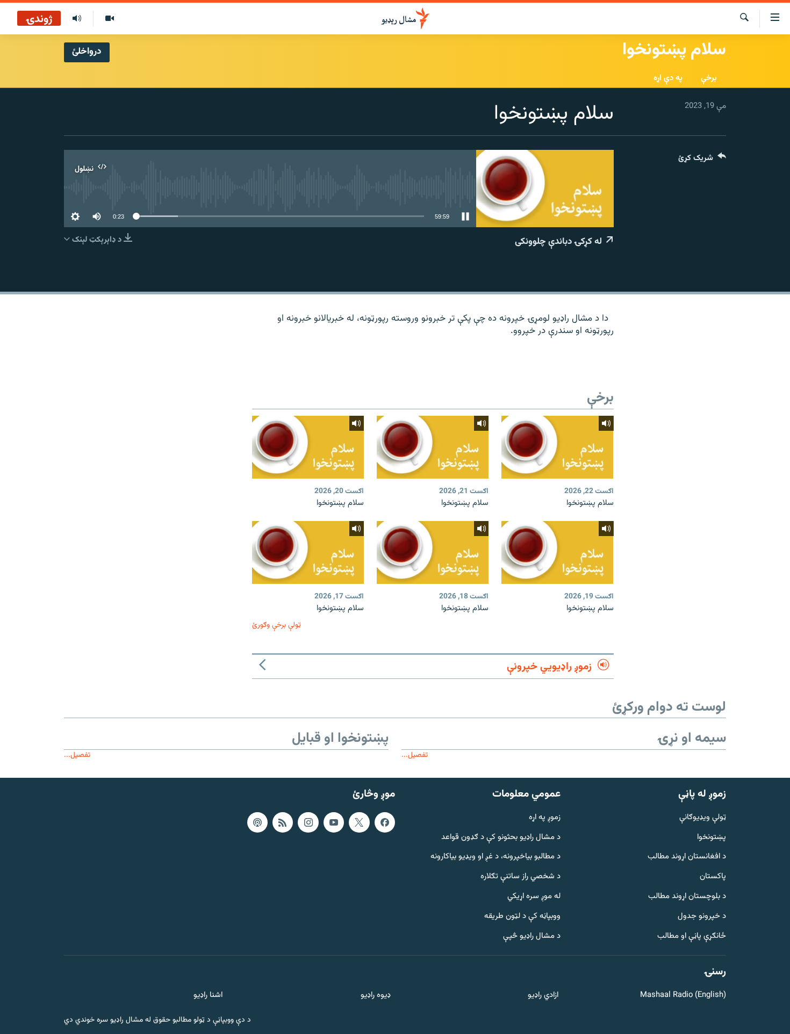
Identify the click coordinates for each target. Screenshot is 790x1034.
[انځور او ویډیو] (109, 19)
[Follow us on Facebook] (385, 822)
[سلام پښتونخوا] (557, 447)
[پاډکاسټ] (257, 822)
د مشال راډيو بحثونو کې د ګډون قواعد (501, 837)
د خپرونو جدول (702, 916)
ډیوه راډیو (375, 995)
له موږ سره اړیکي (534, 896)
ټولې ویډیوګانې (702, 817)
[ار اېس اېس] (282, 822)
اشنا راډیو (207, 995)
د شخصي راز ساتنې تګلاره (520, 877)
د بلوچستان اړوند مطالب (687, 896)
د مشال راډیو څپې (532, 936)
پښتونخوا (711, 837)
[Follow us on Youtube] (334, 822)
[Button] (702, 160)
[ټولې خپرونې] (77, 19)
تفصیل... (414, 755)
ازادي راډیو (543, 995)
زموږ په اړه (545, 817)
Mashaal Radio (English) (683, 995)
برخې (709, 78)
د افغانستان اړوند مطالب (687, 857)
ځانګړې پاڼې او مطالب (691, 936)
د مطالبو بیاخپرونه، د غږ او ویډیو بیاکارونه (495, 857)
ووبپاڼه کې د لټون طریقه (522, 916)
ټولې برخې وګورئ (276, 625)
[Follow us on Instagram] (308, 822)
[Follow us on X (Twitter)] (359, 822)
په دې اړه (668, 78)
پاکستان (713, 877)
